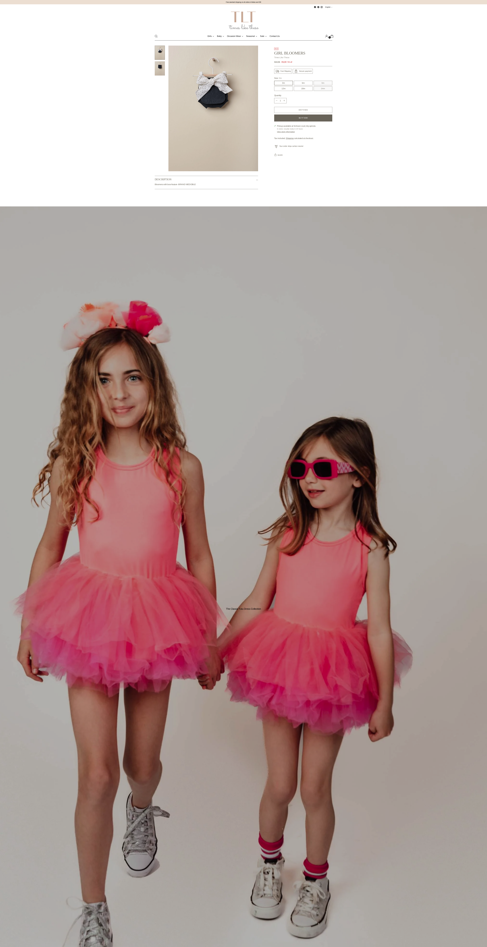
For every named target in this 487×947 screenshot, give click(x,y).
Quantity (277, 95)
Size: (278, 78)
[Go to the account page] (325, 36)
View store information (286, 132)
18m (303, 88)
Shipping (290, 138)
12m (283, 88)
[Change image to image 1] (160, 53)
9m (322, 83)
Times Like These (281, 57)
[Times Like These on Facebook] (315, 7)
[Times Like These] (243, 20)
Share (280, 155)
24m (323, 88)
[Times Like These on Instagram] (321, 7)
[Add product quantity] (276, 100)
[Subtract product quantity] (284, 100)
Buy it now (303, 118)
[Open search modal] (156, 36)
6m (303, 83)
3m (283, 83)
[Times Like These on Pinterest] (318, 7)
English (328, 7)
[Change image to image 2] (160, 68)
